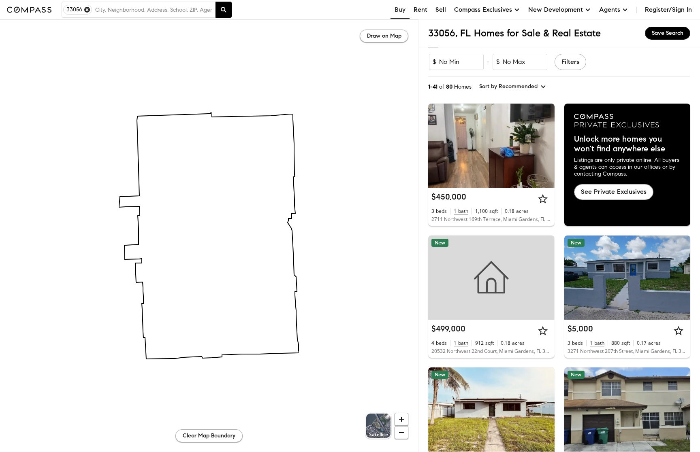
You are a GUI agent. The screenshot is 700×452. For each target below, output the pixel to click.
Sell (440, 9)
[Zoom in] (401, 419)
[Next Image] (544, 145)
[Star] (542, 198)
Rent (420, 9)
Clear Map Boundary (209, 435)
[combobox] (153, 9)
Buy (400, 9)
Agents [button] (609, 9)
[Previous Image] (437, 145)
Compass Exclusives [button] (483, 9)
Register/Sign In (668, 9)
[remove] (87, 9)
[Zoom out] (401, 432)
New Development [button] (555, 9)
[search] (224, 10)
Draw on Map (384, 35)
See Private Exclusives (614, 191)
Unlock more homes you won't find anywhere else (619, 144)
